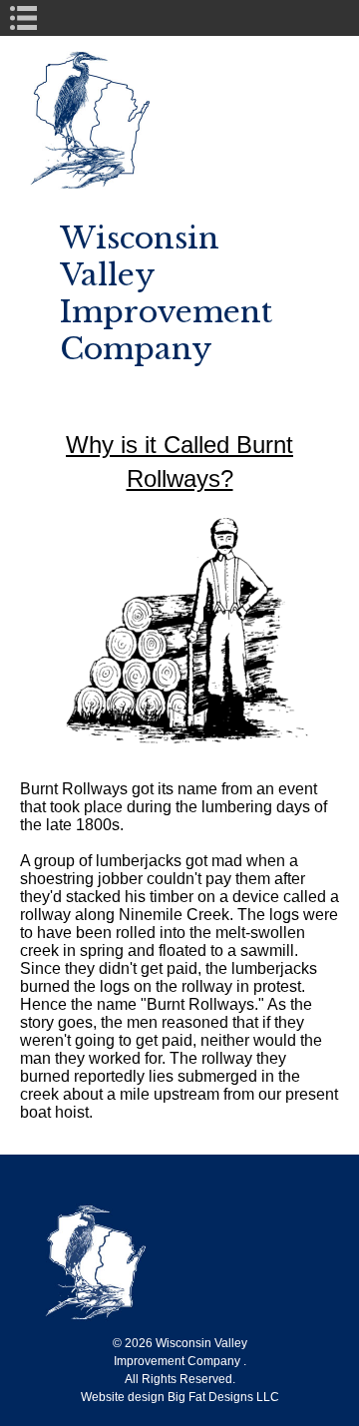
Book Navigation (31, 18)
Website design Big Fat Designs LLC (180, 1397)
